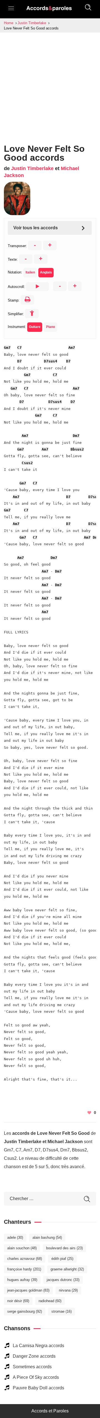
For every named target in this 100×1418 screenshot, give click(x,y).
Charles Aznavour (24, 1259)
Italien (30, 272)
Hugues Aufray (22, 1280)
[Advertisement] (50, 85)
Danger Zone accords (34, 1356)
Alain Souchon (22, 1248)
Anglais (46, 272)
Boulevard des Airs (64, 1248)
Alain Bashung (47, 1237)
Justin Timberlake (32, 168)
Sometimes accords (32, 1366)
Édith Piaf (62, 1259)
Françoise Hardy (24, 1269)
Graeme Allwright (67, 1269)
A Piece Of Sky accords (36, 1377)
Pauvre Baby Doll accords (38, 1387)
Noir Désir (18, 1301)
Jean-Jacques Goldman (28, 1290)
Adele (15, 1237)
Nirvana (68, 1290)
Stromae (61, 1311)
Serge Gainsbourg (24, 1311)
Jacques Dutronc (63, 1280)
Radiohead (50, 1301)
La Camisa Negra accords (38, 1345)
